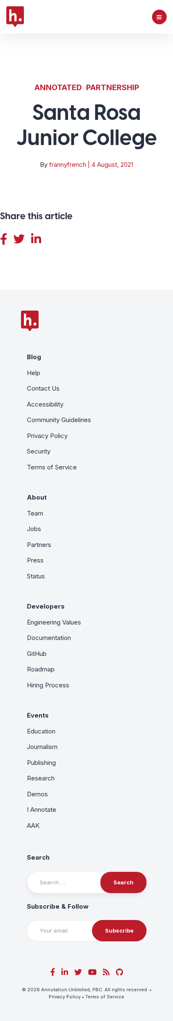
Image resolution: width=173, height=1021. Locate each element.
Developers (46, 606)
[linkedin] (64, 972)
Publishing (41, 763)
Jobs (34, 529)
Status (36, 576)
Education (41, 731)
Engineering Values (54, 622)
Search (38, 857)
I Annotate (41, 810)
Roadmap (41, 669)
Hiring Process (48, 685)
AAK (33, 825)
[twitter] (78, 972)
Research (41, 778)
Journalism (42, 747)
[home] (15, 17)
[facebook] (52, 972)
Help (33, 373)
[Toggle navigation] (159, 17)
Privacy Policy (47, 436)
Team (35, 513)
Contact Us (43, 388)
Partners (39, 545)
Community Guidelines (59, 420)
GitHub (37, 654)
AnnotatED (58, 87)
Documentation (49, 638)
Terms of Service (52, 467)
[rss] (106, 972)
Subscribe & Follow (58, 906)
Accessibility (45, 404)
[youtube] (92, 972)
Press (35, 560)
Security (38, 451)
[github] (119, 972)
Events (38, 715)
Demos (37, 794)
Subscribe (119, 930)
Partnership (112, 87)
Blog (34, 357)
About (37, 497)
